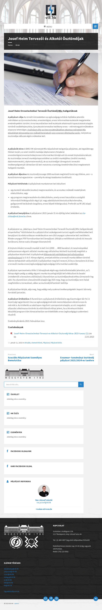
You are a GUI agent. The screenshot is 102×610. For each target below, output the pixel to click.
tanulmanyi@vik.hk (11, 569)
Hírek (18, 45)
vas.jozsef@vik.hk (44, 502)
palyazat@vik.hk (10, 571)
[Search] (81, 384)
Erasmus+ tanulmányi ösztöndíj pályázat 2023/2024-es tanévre (77, 359)
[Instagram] (56, 599)
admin (16, 603)
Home (10, 45)
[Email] (45, 599)
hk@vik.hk (8, 585)
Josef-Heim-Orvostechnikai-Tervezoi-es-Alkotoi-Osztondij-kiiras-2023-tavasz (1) (51, 333)
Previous (12, 354)
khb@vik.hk (8, 582)
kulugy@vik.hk (9, 577)
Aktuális (27, 342)
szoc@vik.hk (9, 574)
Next (92, 354)
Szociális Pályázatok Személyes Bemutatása (25, 359)
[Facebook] (51, 599)
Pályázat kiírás (56, 342)
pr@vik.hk (8, 580)
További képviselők (44, 509)
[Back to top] (96, 599)
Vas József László (43, 500)
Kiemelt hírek (37, 342)
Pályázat (46, 342)
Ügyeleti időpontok (11, 591)
